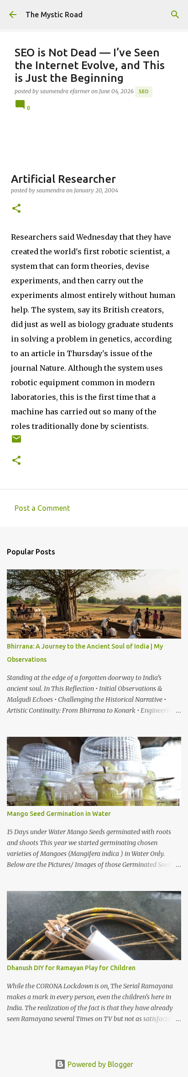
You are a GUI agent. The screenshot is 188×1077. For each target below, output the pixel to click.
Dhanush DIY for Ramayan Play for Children (71, 967)
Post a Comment (42, 508)
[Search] (175, 14)
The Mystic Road (54, 14)
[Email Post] (16, 442)
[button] (16, 209)
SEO (144, 91)
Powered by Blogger (99, 1064)
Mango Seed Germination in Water (59, 813)
